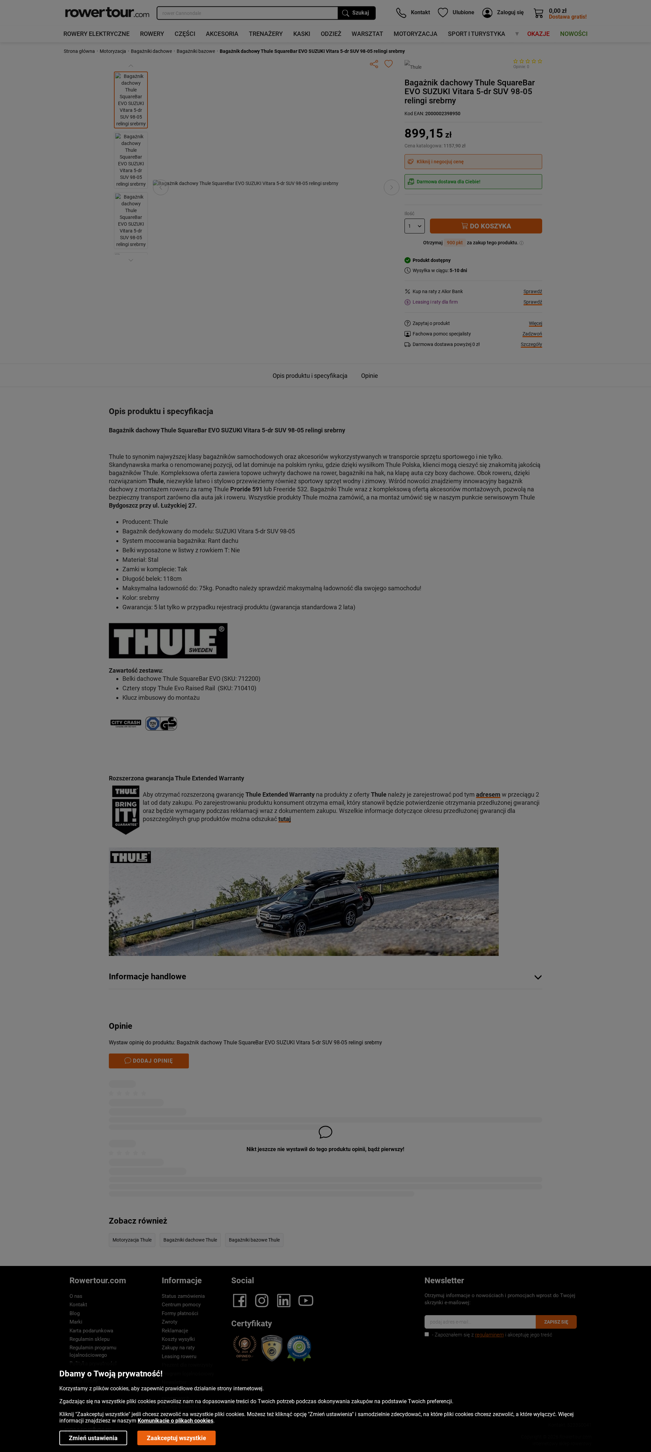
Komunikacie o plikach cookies (175, 1420)
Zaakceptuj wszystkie (176, 1437)
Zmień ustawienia (93, 1437)
